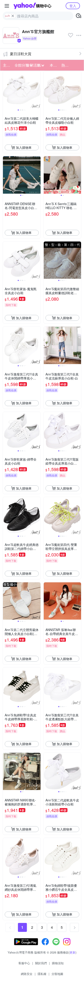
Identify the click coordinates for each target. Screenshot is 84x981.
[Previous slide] (6, 89)
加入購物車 (24, 147)
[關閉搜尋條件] (13, 16)
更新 (72, 952)
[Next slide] (38, 89)
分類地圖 (57, 974)
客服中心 (24, 963)
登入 (72, 5)
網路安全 (26, 974)
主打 (6, 65)
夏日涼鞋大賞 (20, 53)
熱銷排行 (65, 65)
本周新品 (54, 65)
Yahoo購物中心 (32, 6)
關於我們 (41, 963)
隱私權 (42, 974)
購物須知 (58, 963)
